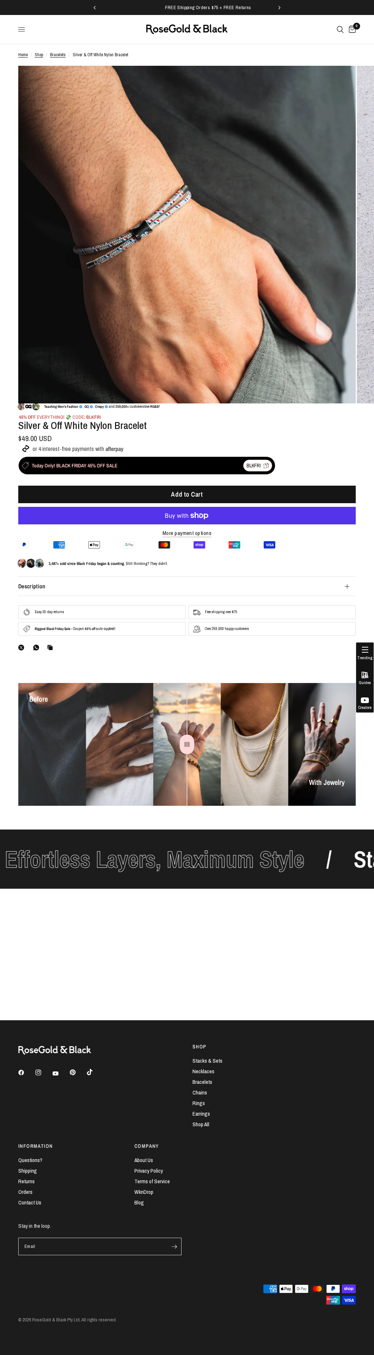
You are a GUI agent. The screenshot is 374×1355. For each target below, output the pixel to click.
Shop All (200, 1124)
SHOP (199, 1046)
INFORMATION (35, 1146)
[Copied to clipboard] (51, 647)
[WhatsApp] (37, 647)
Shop (39, 55)
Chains (199, 1092)
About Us (143, 1160)
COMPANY (146, 1146)
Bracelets (58, 55)
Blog (139, 1202)
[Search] (340, 29)
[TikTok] (95, 1072)
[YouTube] (61, 1074)
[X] (22, 647)
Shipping (27, 1170)
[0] (351, 29)
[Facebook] (26, 1072)
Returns (26, 1181)
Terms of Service (152, 1181)
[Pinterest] (78, 1072)
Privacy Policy (148, 1170)
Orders (25, 1192)
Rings (198, 1103)
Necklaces (203, 1071)
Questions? (30, 1160)
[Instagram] (43, 1072)
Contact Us (29, 1202)
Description (32, 586)
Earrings (201, 1113)
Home (23, 55)
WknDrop (143, 1192)
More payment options (187, 533)
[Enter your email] (174, 1246)
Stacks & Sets (207, 1060)
